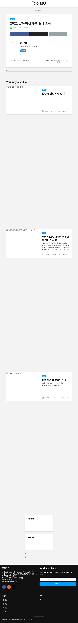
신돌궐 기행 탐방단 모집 (54, 379)
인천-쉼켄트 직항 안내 (53, 93)
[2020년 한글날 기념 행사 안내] (31, 551)
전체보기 (23, 50)
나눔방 (5, 608)
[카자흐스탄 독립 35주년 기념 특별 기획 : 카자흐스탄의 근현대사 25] (43, 538)
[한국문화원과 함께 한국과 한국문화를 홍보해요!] (31, 543)
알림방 (5, 600)
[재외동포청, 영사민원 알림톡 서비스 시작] (22, 300)
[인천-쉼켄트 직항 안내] (22, 157)
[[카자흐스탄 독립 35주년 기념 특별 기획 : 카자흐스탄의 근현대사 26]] (31, 528)
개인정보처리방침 (27, 619)
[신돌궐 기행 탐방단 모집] (22, 443)
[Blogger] (9, 587)
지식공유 (5, 611)
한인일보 (15, 27)
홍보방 (12, 19)
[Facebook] (4, 587)
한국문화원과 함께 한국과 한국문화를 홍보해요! (43, 543)
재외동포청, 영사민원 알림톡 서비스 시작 (55, 238)
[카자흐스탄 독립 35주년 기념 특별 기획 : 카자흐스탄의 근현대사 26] (43, 525)
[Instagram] (13, 587)
